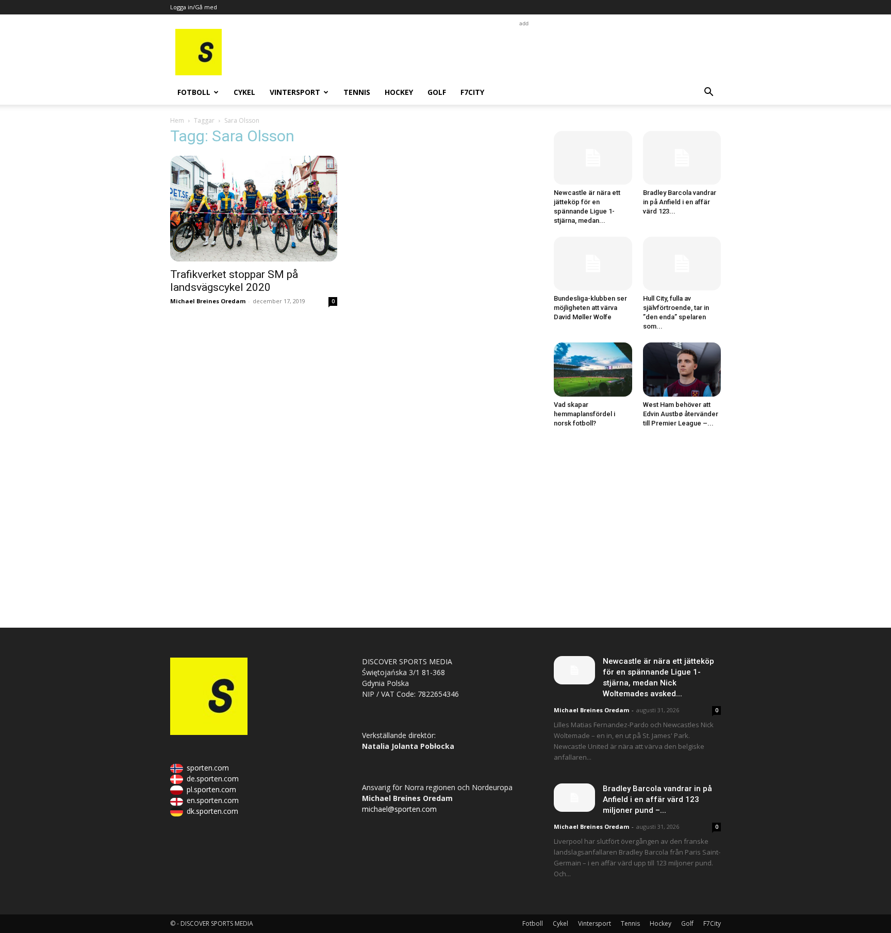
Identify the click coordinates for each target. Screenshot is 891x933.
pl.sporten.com (211, 789)
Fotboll (193, 92)
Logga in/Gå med (193, 7)
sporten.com (208, 768)
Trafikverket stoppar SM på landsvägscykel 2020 (234, 280)
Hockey (399, 92)
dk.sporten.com (212, 811)
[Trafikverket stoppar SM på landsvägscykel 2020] (253, 208)
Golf (436, 92)
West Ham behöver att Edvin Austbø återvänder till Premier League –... (680, 414)
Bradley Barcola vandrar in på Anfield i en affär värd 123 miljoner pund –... (657, 799)
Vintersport (295, 92)
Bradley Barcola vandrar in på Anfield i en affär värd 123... (679, 202)
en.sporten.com (213, 800)
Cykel (244, 92)
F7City (472, 92)
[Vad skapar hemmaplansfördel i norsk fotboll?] (593, 369)
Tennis (356, 92)
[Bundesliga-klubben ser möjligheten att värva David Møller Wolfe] (593, 263)
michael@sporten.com (399, 809)
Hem (177, 120)
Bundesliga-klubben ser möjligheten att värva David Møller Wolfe (590, 307)
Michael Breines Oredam (207, 301)
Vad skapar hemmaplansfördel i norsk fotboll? (584, 414)
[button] (708, 93)
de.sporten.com (213, 778)
